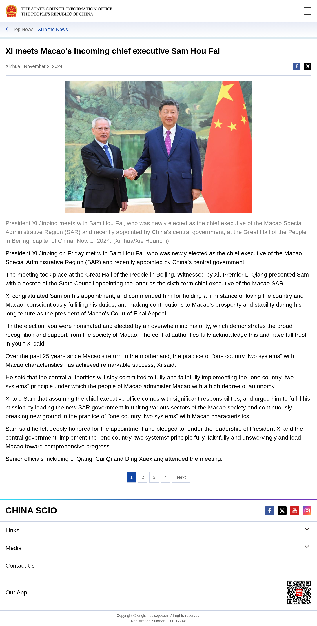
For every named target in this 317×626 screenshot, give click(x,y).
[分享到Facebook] (296, 66)
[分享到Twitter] (307, 66)
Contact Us (20, 565)
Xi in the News (53, 29)
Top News (23, 29)
